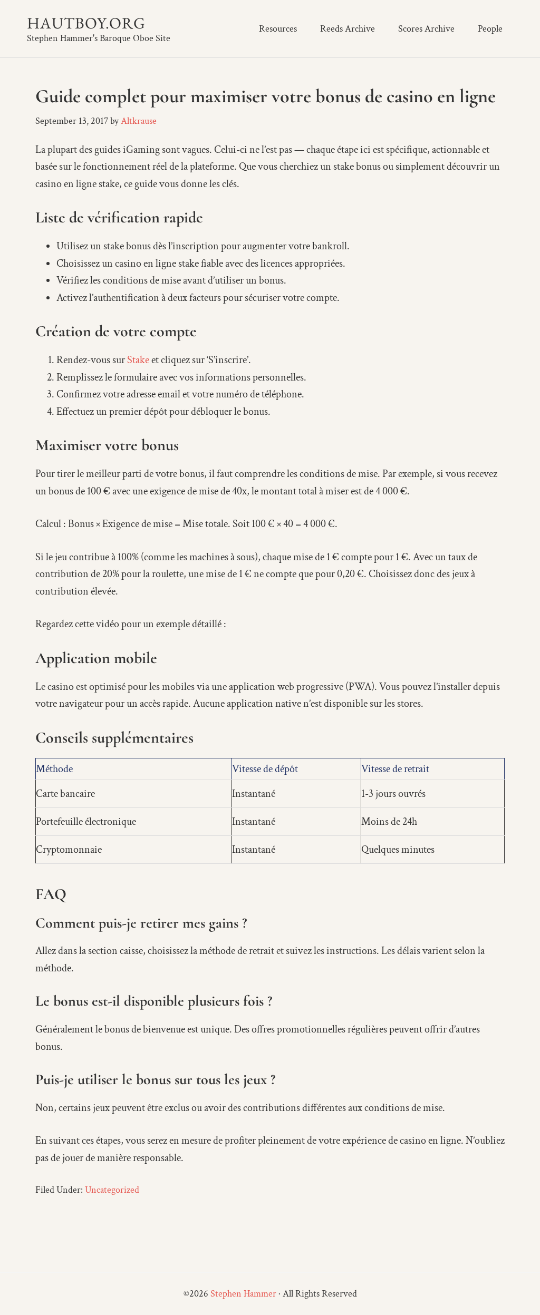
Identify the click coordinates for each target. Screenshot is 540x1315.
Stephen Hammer (243, 1294)
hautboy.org (86, 23)
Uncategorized (112, 1190)
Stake (138, 360)
